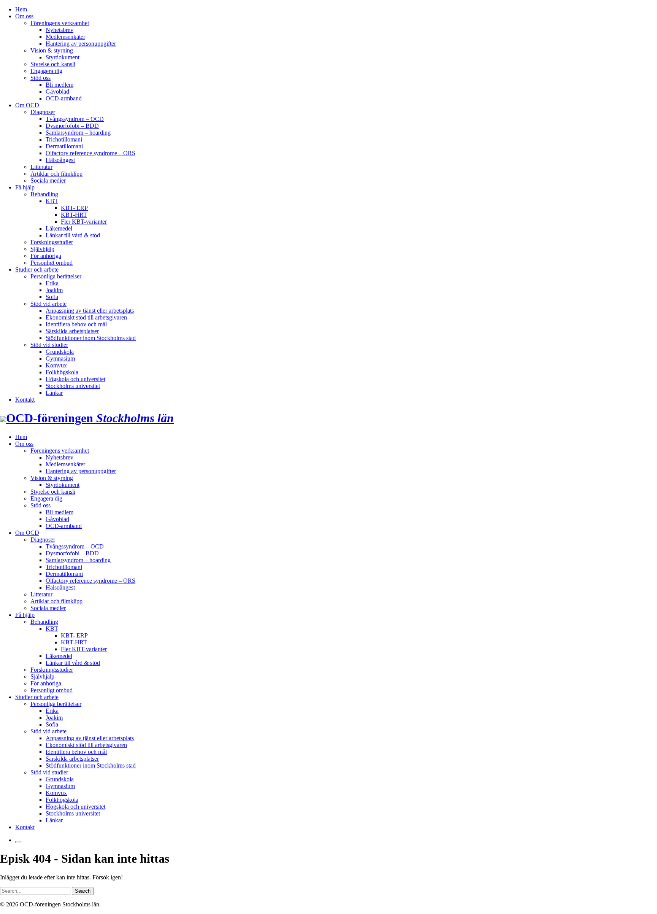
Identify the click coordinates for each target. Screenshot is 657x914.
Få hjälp (25, 187)
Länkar (54, 392)
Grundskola (60, 351)
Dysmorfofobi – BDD (72, 125)
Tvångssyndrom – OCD (75, 119)
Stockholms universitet (73, 386)
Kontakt (25, 399)
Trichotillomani (64, 139)
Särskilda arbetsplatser (72, 331)
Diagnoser (42, 112)
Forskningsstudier (51, 242)
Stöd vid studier (49, 345)
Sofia (52, 297)
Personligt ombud (51, 262)
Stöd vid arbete (48, 303)
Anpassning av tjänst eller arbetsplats (90, 310)
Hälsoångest (60, 160)
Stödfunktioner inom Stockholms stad (91, 338)
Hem (21, 9)
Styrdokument (62, 57)
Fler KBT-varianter (84, 221)
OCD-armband (64, 98)
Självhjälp (42, 249)
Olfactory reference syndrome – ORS (90, 153)
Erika (52, 283)
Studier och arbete (37, 269)
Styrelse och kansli (52, 64)
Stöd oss (40, 78)
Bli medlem (59, 84)
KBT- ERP (74, 208)
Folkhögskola (62, 372)
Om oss (24, 16)
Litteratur (41, 167)
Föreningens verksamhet (59, 23)
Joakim (54, 290)
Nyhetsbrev (59, 30)
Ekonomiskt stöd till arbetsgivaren (86, 317)
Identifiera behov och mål (76, 324)
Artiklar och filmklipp (56, 173)
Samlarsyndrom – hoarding (78, 132)
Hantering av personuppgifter (81, 43)
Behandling (44, 194)
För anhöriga (45, 256)
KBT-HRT (74, 214)
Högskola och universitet (75, 379)
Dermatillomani (64, 146)
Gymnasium (60, 358)
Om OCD (27, 105)
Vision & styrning (51, 50)
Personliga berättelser (55, 276)
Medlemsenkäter (65, 36)
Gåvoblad (57, 91)
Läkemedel (59, 228)
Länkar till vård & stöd (73, 235)
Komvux (56, 365)
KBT (52, 201)
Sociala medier (48, 180)
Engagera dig (46, 71)
